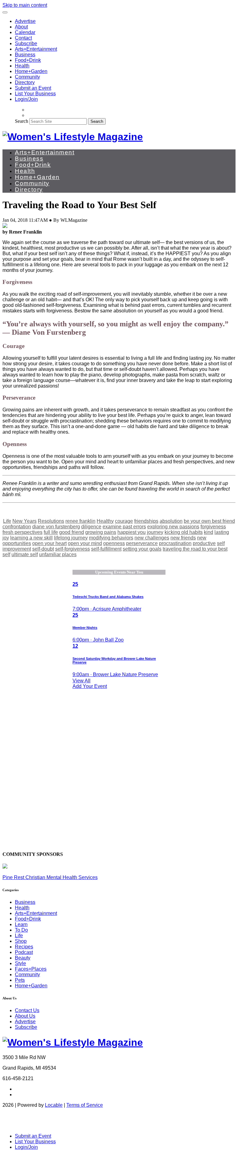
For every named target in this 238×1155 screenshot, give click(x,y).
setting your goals (142, 549)
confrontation (16, 526)
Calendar (25, 32)
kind (208, 532)
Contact (23, 38)
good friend (71, 532)
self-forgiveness (72, 549)
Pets (20, 980)
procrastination (175, 543)
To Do (21, 930)
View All (81, 680)
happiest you (131, 532)
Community (27, 76)
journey (155, 532)
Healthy (105, 521)
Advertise (25, 21)
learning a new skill (31, 537)
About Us (25, 1016)
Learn (21, 924)
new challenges (151, 537)
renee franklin (80, 521)
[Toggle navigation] (4, 12)
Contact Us (27, 1010)
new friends (183, 537)
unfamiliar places (58, 554)
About (21, 26)
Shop (21, 941)
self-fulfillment (106, 549)
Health (22, 65)
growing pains (100, 532)
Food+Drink (28, 60)
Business (25, 54)
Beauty (22, 957)
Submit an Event (33, 88)
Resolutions (51, 521)
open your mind (85, 543)
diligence (91, 526)
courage (124, 521)
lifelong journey (71, 537)
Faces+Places (30, 969)
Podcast (24, 952)
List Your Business (35, 93)
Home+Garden (31, 71)
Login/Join (26, 99)
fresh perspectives (22, 532)
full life (51, 532)
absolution (171, 521)
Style (20, 963)
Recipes (24, 946)
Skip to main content (24, 5)
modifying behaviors (111, 537)
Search (21, 121)
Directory (25, 82)
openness (114, 543)
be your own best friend (209, 521)
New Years (24, 521)
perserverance (142, 543)
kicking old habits (184, 532)
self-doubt (43, 549)
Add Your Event (90, 686)
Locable (54, 1105)
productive (204, 543)
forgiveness (213, 526)
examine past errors (124, 526)
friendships (146, 521)
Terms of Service (84, 1105)
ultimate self (24, 554)
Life (7, 521)
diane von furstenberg (56, 526)
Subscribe (26, 43)
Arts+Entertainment (36, 49)
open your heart (49, 543)
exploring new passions (173, 526)
